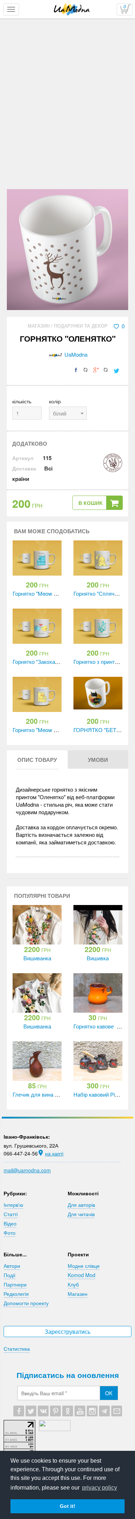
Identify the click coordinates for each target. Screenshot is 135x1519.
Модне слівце (84, 1265)
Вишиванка (37, 958)
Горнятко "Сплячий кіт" (101, 593)
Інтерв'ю (13, 1204)
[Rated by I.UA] (55, 1429)
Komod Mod (81, 1275)
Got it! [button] (67, 1506)
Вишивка (98, 958)
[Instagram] (92, 1411)
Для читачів (81, 1214)
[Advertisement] (67, 118)
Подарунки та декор (81, 325)
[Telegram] (104, 1411)
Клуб (73, 1284)
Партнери (15, 1284)
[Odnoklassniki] (67, 1411)
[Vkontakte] (43, 1411)
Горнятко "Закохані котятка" (47, 661)
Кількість (21, 401)
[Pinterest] (55, 1411)
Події (9, 1275)
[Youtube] (80, 1411)
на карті (54, 1153)
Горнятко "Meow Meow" (41, 729)
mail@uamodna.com (27, 1170)
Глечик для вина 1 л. (38, 1094)
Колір (55, 401)
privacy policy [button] (99, 1488)
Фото (9, 1232)
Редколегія (16, 1293)
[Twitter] (31, 1411)
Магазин (39, 325)
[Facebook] (18, 1411)
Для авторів (81, 1204)
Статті (11, 1214)
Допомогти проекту (26, 1303)
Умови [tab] (98, 760)
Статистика (17, 1348)
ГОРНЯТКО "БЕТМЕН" (101, 729)
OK (108, 1393)
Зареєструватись (67, 1331)
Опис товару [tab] (37, 760)
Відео (10, 1223)
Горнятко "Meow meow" (41, 593)
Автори (12, 1265)
